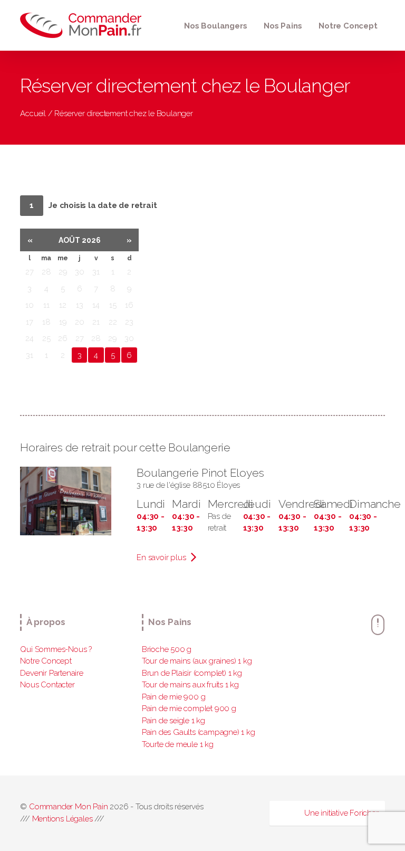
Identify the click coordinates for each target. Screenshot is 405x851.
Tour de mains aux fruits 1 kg (190, 684)
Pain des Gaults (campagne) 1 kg (198, 732)
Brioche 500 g (166, 649)
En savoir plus (162, 557)
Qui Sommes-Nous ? (56, 649)
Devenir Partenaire (51, 673)
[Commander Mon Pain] (83, 25)
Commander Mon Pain (68, 806)
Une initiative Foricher (341, 813)
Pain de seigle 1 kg (173, 720)
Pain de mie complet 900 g (189, 708)
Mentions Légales (62, 819)
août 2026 (80, 240)
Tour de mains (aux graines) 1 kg (197, 661)
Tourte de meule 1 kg (178, 744)
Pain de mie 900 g (174, 697)
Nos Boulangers (215, 26)
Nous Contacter (47, 684)
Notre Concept (348, 26)
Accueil (33, 113)
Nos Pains (283, 26)
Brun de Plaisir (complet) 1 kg (192, 673)
